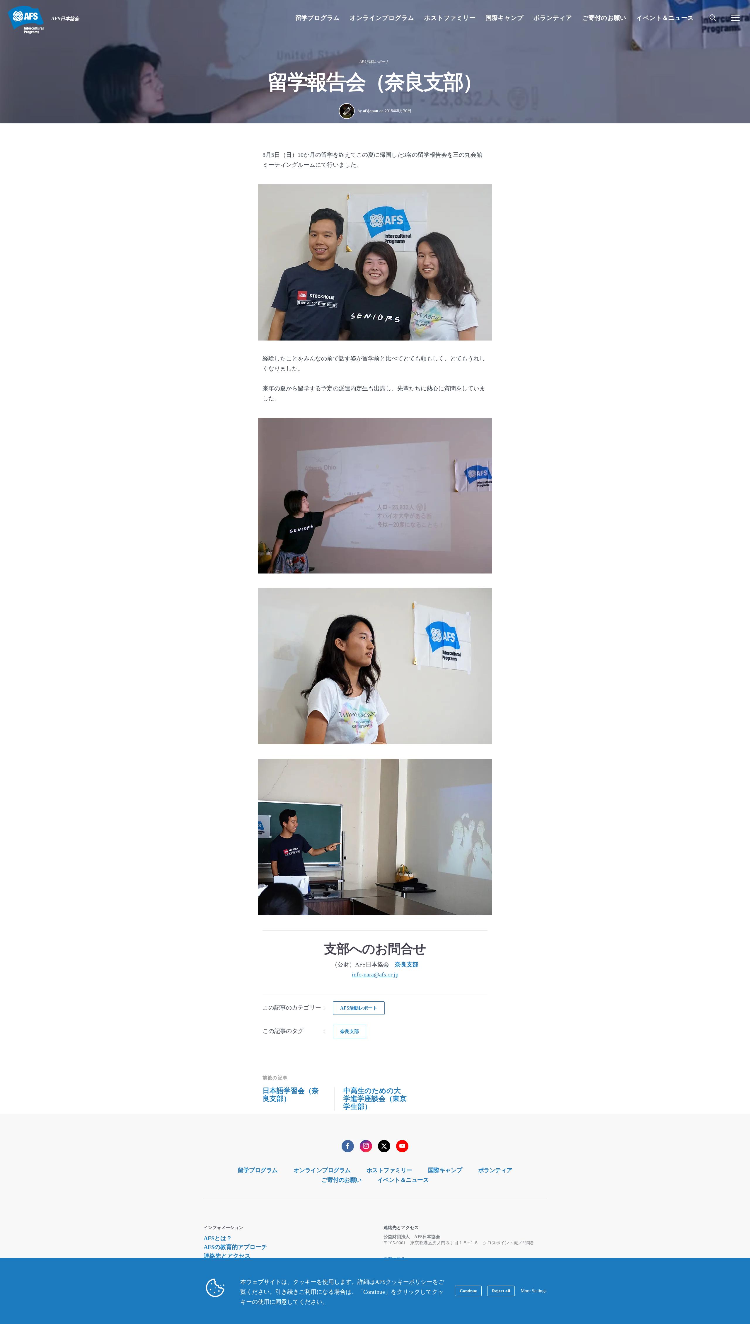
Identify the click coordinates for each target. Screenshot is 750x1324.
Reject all (501, 1291)
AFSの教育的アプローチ (235, 1247)
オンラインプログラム (322, 1170)
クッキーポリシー (409, 1282)
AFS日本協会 (25, 20)
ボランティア (495, 1170)
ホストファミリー (389, 1170)
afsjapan (370, 111)
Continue (468, 1291)
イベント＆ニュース (403, 1180)
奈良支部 (406, 964)
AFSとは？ (218, 1238)
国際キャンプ (445, 1170)
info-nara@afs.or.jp (375, 974)
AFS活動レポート (374, 61)
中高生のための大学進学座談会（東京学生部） (375, 1098)
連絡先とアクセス (227, 1255)
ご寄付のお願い (341, 1180)
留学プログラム (258, 1170)
